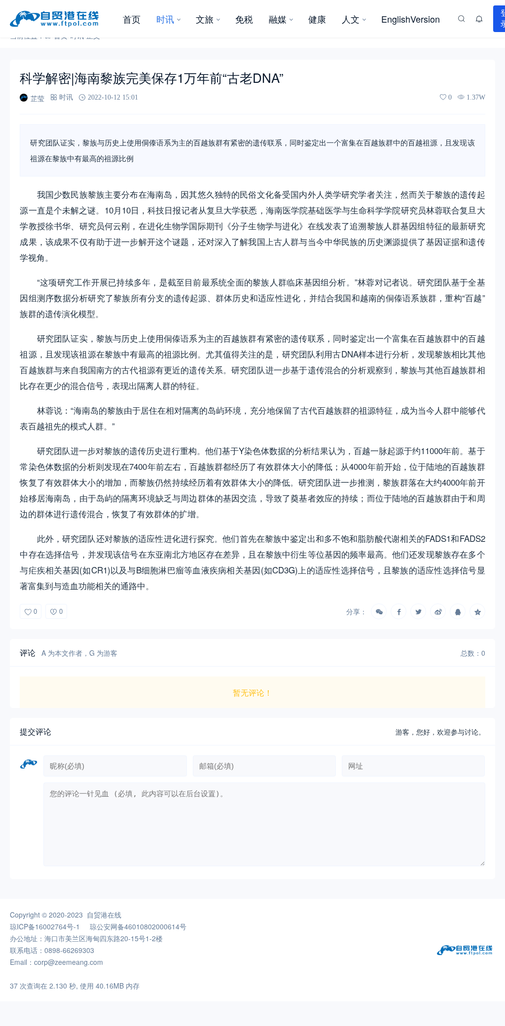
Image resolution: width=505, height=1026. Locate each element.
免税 (244, 18)
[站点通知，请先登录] (479, 19)
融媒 (278, 18)
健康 (317, 18)
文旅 (205, 18)
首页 (132, 18)
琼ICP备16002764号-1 (45, 926)
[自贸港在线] (62, 18)
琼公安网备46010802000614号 (138, 926)
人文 (351, 18)
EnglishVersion (410, 18)
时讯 (165, 18)
